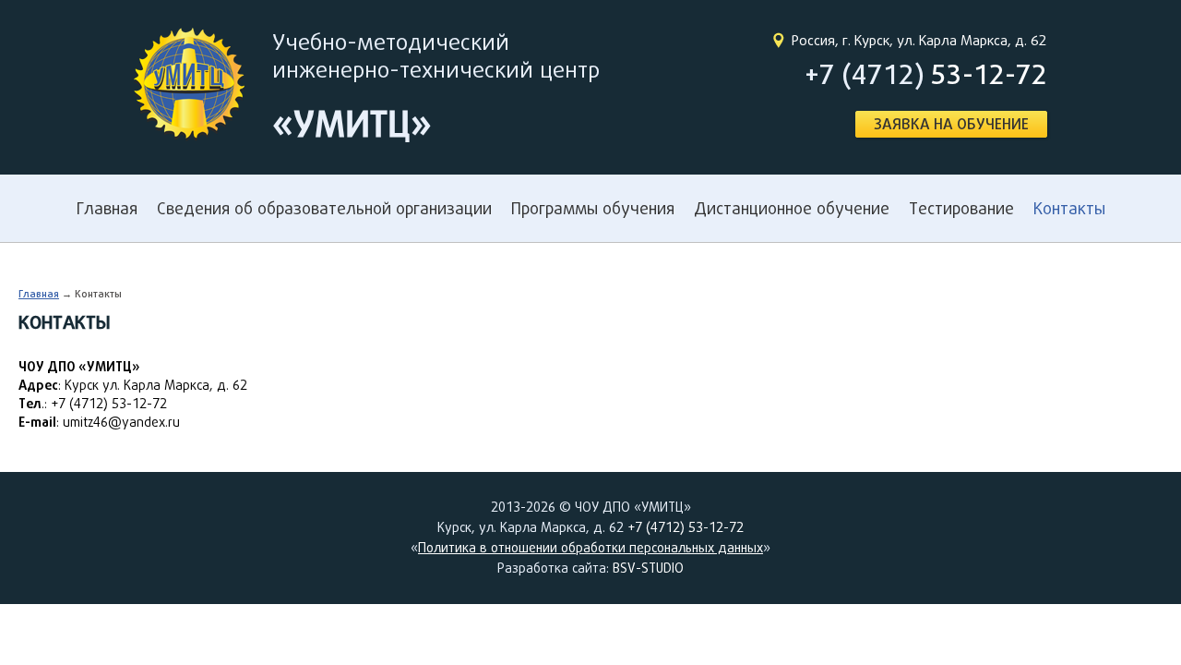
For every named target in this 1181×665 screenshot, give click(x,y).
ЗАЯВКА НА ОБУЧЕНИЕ (951, 124)
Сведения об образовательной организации (324, 208)
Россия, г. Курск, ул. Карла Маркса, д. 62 (919, 40)
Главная (107, 208)
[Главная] (189, 86)
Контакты (1069, 208)
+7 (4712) (926, 74)
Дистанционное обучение (791, 208)
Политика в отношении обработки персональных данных (590, 547)
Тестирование (961, 208)
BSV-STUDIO (648, 568)
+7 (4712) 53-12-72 (685, 527)
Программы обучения (592, 208)
